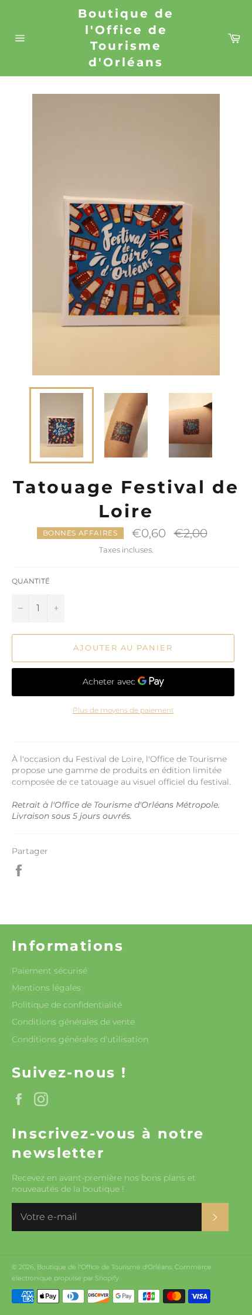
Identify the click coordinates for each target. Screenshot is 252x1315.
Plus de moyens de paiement (123, 710)
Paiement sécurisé (49, 970)
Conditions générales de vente (73, 1021)
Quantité (31, 581)
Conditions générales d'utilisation (80, 1039)
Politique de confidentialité (67, 1004)
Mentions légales (46, 987)
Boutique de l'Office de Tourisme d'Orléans (126, 37)
